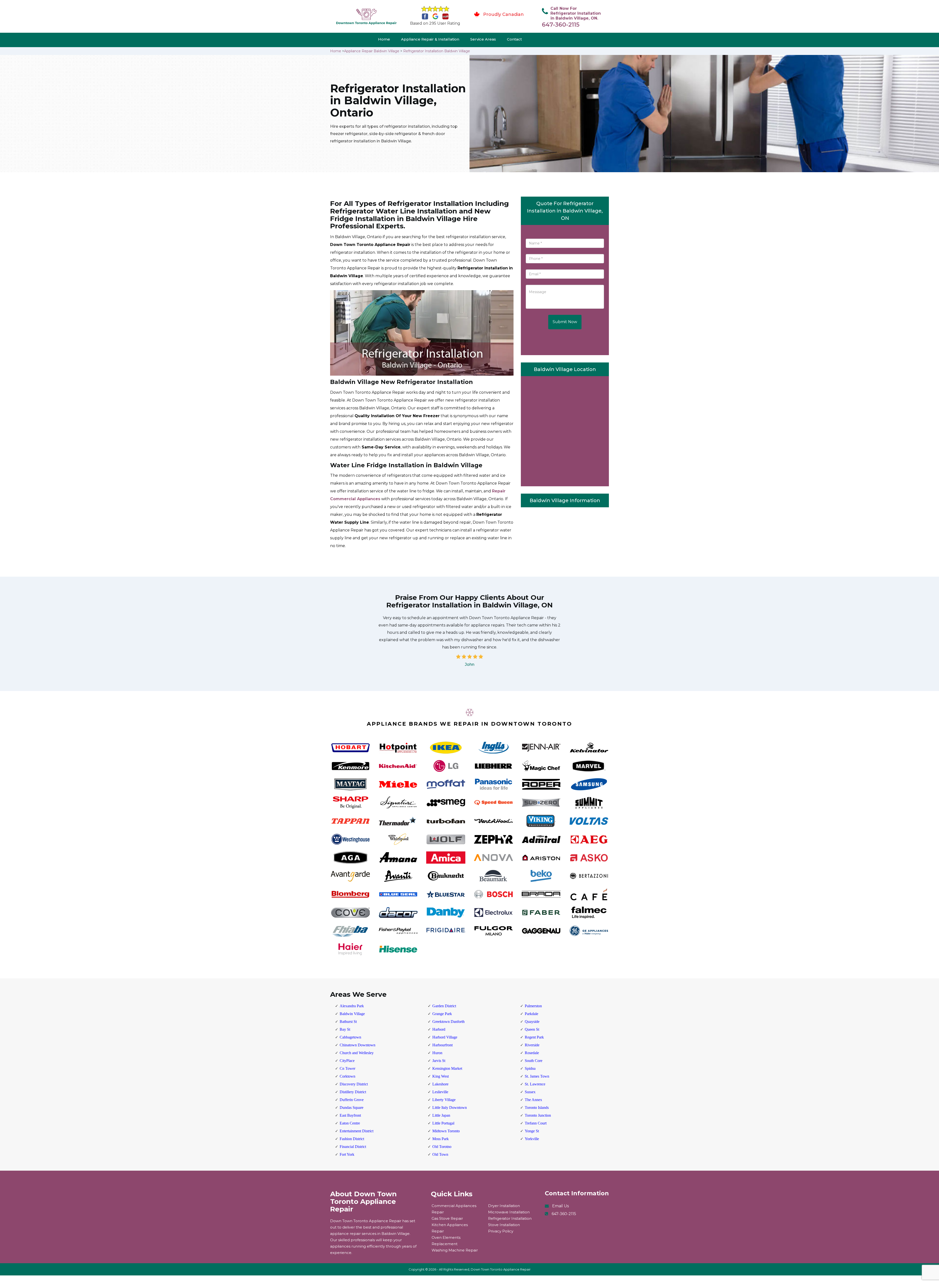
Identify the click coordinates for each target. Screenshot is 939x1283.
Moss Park (440, 1139)
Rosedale (532, 1053)
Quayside (532, 1021)
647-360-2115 (561, 24)
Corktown (347, 1076)
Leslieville (440, 1092)
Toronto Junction (538, 1115)
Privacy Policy (500, 1231)
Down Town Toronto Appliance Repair (501, 1269)
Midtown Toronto (446, 1131)
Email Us (560, 1206)
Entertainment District (356, 1131)
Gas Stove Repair (447, 1218)
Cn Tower (347, 1068)
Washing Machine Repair (455, 1250)
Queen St (532, 1029)
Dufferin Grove (352, 1100)
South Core (533, 1061)
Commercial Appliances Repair (454, 1208)
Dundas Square (351, 1107)
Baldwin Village (352, 1014)
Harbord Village (444, 1037)
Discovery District (354, 1084)
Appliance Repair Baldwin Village (371, 51)
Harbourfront (442, 1045)
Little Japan (441, 1115)
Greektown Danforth (448, 1021)
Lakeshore (440, 1084)
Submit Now (565, 321)
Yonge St (532, 1131)
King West (440, 1076)
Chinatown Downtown (357, 1045)
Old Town (440, 1154)
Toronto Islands (537, 1107)
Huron (437, 1053)
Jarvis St (438, 1061)
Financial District (353, 1147)
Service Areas (483, 39)
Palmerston (533, 1006)
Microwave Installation (509, 1212)
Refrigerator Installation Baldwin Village (436, 51)
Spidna (530, 1068)
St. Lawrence (535, 1084)
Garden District (444, 1006)
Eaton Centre (350, 1123)
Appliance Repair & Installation (430, 39)
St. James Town (537, 1076)
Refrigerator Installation (510, 1218)
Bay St (345, 1029)
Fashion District (352, 1139)
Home (384, 39)
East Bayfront (350, 1115)
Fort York (347, 1154)
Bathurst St (348, 1021)
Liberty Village (444, 1100)
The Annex (533, 1100)
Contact (514, 39)
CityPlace (347, 1061)
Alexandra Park (352, 1006)
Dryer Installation (504, 1205)
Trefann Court (536, 1123)
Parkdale (531, 1014)
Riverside (532, 1045)
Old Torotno (441, 1147)
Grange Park (442, 1014)
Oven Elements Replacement (446, 1240)
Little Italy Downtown (449, 1107)
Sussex (530, 1092)
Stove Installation (504, 1224)
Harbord (438, 1029)
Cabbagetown (350, 1037)
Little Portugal (443, 1123)
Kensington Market (447, 1068)
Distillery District (353, 1092)
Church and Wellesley (357, 1053)
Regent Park (534, 1037)
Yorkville (532, 1139)
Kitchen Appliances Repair (450, 1227)
